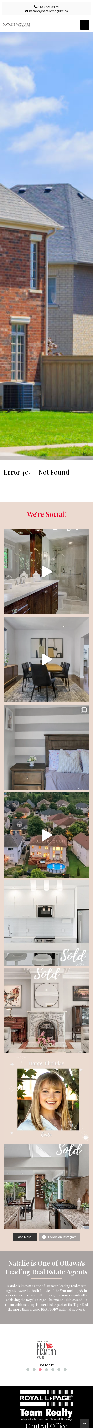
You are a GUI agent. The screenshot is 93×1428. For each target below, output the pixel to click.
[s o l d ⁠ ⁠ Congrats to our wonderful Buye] (46, 1186)
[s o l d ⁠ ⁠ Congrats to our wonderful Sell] (46, 571)
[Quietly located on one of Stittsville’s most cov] (46, 659)
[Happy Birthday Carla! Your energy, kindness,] (46, 1098)
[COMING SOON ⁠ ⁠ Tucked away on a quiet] (46, 835)
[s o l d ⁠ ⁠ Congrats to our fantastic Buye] (46, 923)
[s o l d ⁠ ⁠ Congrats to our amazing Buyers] (46, 1010)
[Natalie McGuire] (46, 25)
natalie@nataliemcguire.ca (48, 11)
